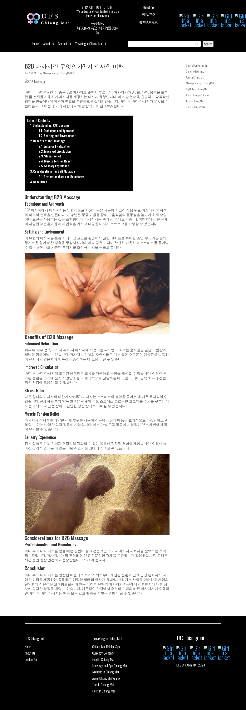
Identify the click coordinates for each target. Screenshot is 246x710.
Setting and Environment (60, 135)
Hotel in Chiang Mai (195, 107)
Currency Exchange (195, 71)
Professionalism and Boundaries (64, 176)
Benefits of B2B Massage (49, 141)
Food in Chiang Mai (195, 77)
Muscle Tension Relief (58, 161)
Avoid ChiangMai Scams (197, 95)
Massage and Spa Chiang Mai (200, 83)
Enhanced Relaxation (57, 146)
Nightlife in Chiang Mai (197, 89)
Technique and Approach (58, 130)
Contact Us (64, 44)
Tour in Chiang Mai (195, 101)
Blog (40, 73)
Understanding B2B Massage (51, 125)
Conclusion (40, 182)
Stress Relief (52, 156)
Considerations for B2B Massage (54, 171)
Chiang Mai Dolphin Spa (197, 65)
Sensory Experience (56, 166)
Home (35, 44)
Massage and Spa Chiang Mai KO (58, 73)
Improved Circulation (57, 151)
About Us (48, 44)
